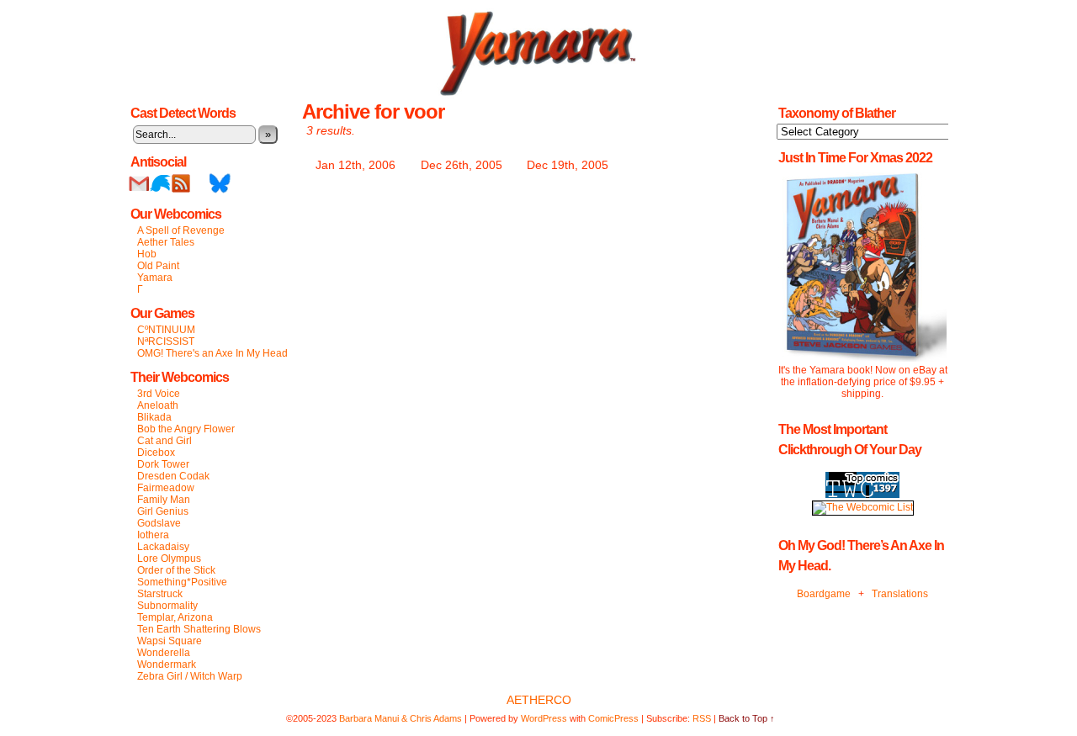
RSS (181, 182)
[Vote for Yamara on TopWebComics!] (862, 494)
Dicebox (156, 452)
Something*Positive (182, 582)
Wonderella (163, 653)
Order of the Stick (176, 570)
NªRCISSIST (165, 341)
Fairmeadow (165, 488)
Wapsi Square (169, 641)
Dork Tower (163, 464)
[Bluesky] (220, 190)
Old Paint (158, 266)
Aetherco (539, 700)
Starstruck (160, 594)
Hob (147, 254)
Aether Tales (165, 242)
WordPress (544, 718)
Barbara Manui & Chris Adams (400, 718)
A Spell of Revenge (181, 230)
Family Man (163, 500)
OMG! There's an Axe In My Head (212, 353)
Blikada (154, 417)
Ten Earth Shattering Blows (199, 629)
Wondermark (166, 664)
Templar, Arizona (175, 617)
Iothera (153, 535)
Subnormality (167, 606)
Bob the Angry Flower (186, 429)
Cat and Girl (164, 441)
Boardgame (824, 594)
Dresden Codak (173, 476)
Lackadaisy (163, 547)
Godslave (159, 523)
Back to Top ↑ (747, 718)
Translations (900, 594)
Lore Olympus (169, 558)
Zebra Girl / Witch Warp (189, 676)
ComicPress (613, 718)
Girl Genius (162, 511)
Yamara (154, 277)
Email (139, 182)
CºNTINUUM (166, 330)
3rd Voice (158, 394)
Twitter (160, 182)
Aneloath (157, 405)
